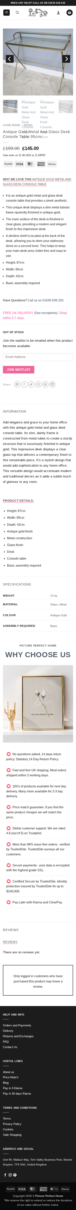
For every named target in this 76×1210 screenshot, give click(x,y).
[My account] (58, 12)
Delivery (8, 1030)
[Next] (66, 59)
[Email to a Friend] (38, 384)
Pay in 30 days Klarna (17, 1093)
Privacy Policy (12, 1124)
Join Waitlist (19, 369)
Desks (28, 125)
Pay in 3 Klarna (12, 1088)
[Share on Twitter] (31, 384)
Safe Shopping (12, 1134)
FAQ (6, 1041)
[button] (6, 12)
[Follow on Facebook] (5, 1175)
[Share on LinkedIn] (52, 384)
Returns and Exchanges (18, 1036)
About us (8, 1072)
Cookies (8, 1129)
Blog (6, 1082)
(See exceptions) (45, 313)
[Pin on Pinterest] (45, 384)
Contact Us (10, 1047)
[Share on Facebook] (24, 384)
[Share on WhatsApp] (17, 384)
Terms (7, 1118)
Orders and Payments (17, 1025)
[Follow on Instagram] (10, 1175)
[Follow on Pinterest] (14, 1175)
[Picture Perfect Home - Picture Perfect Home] (38, 12)
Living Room (11, 125)
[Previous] (10, 59)
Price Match (10, 1077)
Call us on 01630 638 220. (46, 300)
